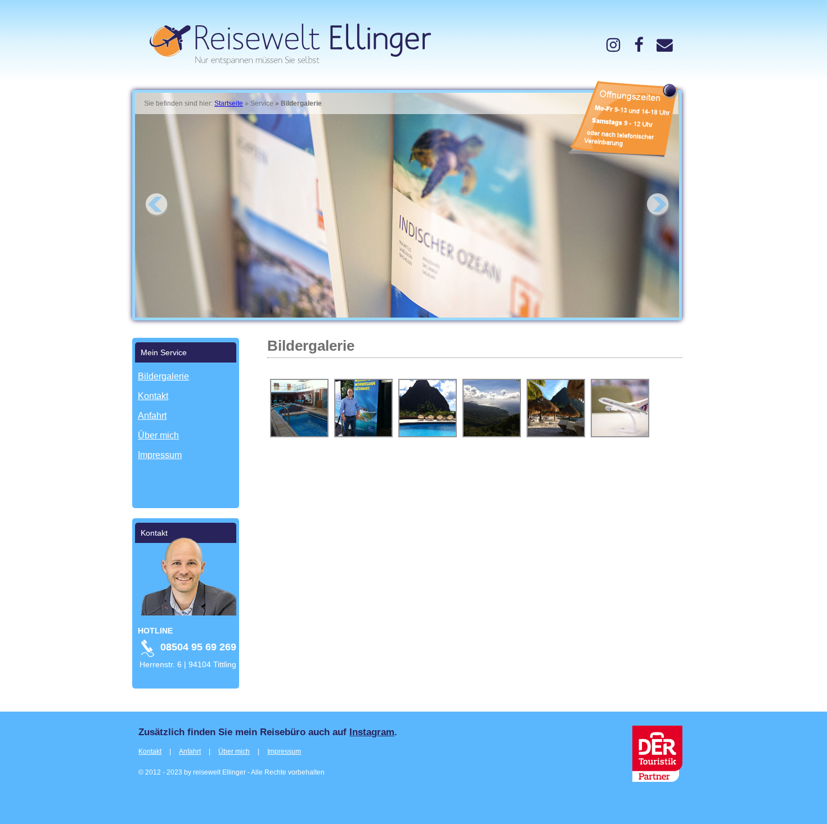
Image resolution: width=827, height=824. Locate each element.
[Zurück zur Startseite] (286, 62)
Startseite (228, 103)
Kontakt (149, 751)
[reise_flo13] (613, 45)
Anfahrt (190, 751)
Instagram (371, 731)
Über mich (234, 751)
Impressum (284, 751)
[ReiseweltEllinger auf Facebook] (638, 45)
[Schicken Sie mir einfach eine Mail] (665, 45)
